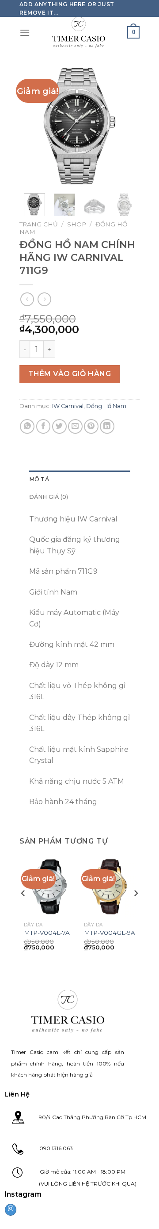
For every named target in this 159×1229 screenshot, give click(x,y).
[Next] (126, 126)
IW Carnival (67, 406)
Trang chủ (38, 224)
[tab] (79, 479)
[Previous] (33, 126)
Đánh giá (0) (48, 497)
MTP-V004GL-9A (109, 932)
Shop (76, 224)
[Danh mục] (24, 32)
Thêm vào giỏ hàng (69, 373)
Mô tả (39, 479)
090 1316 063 (48, 1148)
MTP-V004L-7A (47, 932)
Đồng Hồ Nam (106, 406)
